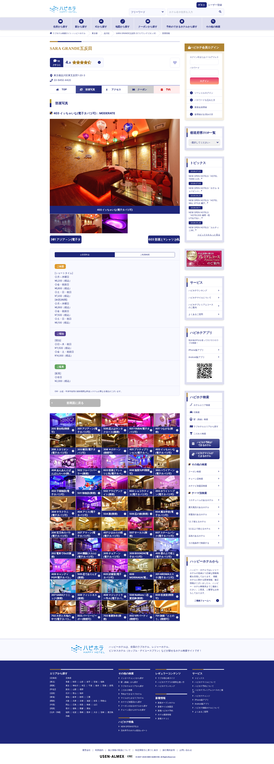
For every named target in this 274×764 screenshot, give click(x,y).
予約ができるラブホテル (131, 694)
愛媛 (81, 708)
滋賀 (88, 701)
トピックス (198, 163)
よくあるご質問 (196, 314)
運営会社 (86, 750)
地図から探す (122, 26)
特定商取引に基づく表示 (146, 750)
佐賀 (74, 712)
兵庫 (74, 701)
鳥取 (81, 704)
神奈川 (75, 685)
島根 (88, 704)
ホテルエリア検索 (202, 405)
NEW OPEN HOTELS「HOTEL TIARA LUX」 (203, 175)
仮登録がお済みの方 (204, 114)
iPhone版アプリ (196, 350)
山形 (81, 682)
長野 (81, 689)
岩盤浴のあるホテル (198, 514)
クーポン (142, 89)
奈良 (95, 701)
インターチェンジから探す (132, 678)
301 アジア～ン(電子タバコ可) (66, 240)
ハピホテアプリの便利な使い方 (171, 682)
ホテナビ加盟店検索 (198, 486)
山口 (95, 704)
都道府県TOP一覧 (203, 132)
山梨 (74, 689)
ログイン (204, 81)
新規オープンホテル (166, 702)
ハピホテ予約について (204, 686)
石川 (67, 693)
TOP (64, 89)
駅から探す (81, 26)
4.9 (68, 62)
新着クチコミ (163, 718)
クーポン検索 (195, 471)
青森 (67, 682)
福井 (81, 693)
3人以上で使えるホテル (199, 528)
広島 (74, 704)
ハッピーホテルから (204, 561)
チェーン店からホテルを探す (133, 710)
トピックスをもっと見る (208, 234)
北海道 (68, 678)
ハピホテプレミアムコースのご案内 (201, 306)
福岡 (67, 712)
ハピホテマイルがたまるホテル (204, 454)
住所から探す (60, 26)
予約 (168, 89)
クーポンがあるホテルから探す (134, 706)
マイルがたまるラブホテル (132, 698)
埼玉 (83, 685)
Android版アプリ (197, 357)
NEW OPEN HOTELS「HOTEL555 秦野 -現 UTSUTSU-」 (199, 212)
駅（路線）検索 (201, 419)
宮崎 (102, 712)
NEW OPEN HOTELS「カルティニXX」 (204, 227)
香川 (67, 708)
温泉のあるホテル (197, 536)
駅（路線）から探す (129, 682)
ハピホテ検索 (199, 397)
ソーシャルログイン (204, 93)
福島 (102, 682)
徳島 (74, 708)
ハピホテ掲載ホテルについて (207, 708)
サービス (196, 282)
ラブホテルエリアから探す (206, 426)
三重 (88, 697)
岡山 (67, 704)
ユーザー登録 (215, 4)
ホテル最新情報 (164, 714)
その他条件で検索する (199, 543)
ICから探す (101, 26)
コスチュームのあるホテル (201, 500)
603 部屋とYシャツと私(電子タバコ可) (164, 240)
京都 (81, 701)
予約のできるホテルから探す (181, 26)
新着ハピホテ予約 (165, 710)
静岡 (81, 697)
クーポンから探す (147, 26)
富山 (74, 693)
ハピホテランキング (198, 290)
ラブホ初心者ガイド (166, 678)
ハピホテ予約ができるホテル (204, 444)
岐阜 (74, 697)
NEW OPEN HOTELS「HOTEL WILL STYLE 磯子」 (203, 199)
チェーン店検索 (196, 478)
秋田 (74, 682)
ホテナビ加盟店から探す (131, 702)
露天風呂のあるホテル (199, 507)
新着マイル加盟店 (165, 706)
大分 (95, 712)
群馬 (111, 685)
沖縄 (67, 716)
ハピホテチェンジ (202, 696)
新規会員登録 (201, 107)
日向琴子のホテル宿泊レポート (134, 730)
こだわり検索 (200, 433)
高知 (88, 708)
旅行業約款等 (169, 750)
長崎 (81, 712)
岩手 (88, 682)
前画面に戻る (75, 403)
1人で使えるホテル (197, 521)
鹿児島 (110, 712)
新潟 (67, 689)
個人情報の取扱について (119, 750)
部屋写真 (90, 89)
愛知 (67, 697)
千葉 (90, 685)
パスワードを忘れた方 (205, 100)
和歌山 (103, 701)
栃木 (97, 685)
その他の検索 (213, 26)
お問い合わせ (185, 750)
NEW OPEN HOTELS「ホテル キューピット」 (204, 187)
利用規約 (99, 750)
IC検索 (197, 412)
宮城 (95, 682)
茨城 (104, 685)
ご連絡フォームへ (202, 600)
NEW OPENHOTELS (129, 726)
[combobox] (191, 11)
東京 (67, 685)
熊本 (88, 712)
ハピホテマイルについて (200, 297)
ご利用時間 (145, 254)
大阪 (67, 701)
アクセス (116, 89)
